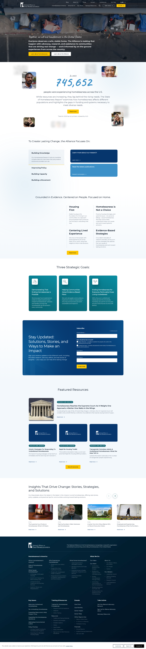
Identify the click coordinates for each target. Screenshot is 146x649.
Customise (118, 646)
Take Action (108, 5)
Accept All (139, 646)
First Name (80, 350)
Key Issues (80, 5)
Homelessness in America (59, 5)
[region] (73, 645)
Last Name (80, 357)
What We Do (71, 5)
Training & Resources (90, 5)
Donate (120, 5)
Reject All (128, 646)
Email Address (81, 333)
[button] (115, 496)
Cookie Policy (69, 646)
